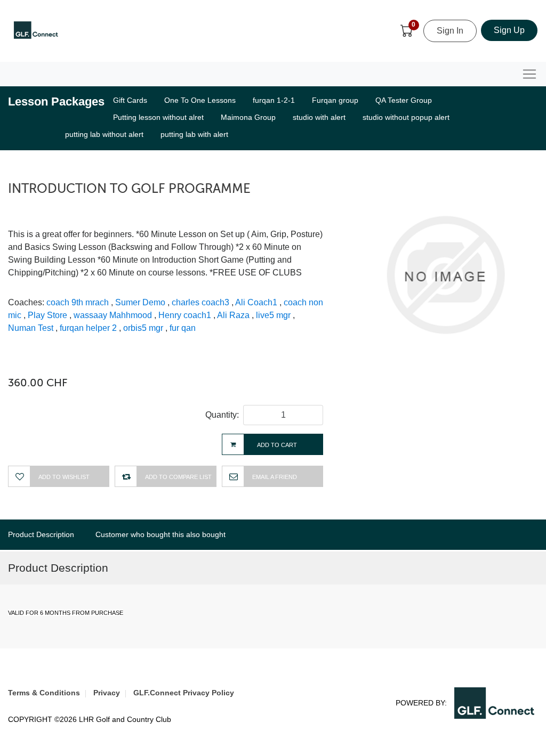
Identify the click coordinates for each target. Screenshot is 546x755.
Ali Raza (233, 315)
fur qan (183, 327)
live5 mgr (273, 315)
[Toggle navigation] (529, 74)
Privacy (106, 692)
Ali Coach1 (256, 302)
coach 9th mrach (77, 302)
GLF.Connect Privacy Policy (183, 692)
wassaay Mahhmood (113, 315)
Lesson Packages (56, 101)
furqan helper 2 (88, 327)
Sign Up (509, 30)
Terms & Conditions (44, 692)
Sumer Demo (140, 302)
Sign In (450, 30)
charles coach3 (200, 302)
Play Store (47, 315)
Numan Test (30, 327)
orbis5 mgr (143, 327)
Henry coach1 (184, 315)
